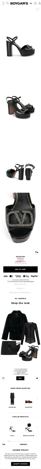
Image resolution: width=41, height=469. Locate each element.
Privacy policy (31, 458)
